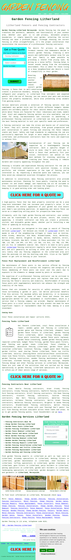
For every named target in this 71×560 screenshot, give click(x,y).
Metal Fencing (30, 501)
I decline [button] (50, 550)
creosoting (35, 340)
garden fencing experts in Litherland (25, 456)
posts (66, 347)
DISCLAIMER (64, 14)
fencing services (34, 363)
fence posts (23, 337)
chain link (7, 356)
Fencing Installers (19, 508)
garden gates (24, 330)
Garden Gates (62, 501)
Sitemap (3, 543)
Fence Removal (15, 499)
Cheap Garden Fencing (35, 499)
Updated (26, 543)
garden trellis (9, 351)
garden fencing (62, 333)
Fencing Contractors (11, 501)
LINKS (45, 14)
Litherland (15, 231)
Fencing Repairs (9, 503)
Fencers (51, 510)
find (10, 389)
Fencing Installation (58, 499)
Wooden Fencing (17, 510)
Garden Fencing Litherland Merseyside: (20, 30)
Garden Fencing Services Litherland (25, 417)
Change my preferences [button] (48, 554)
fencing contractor (41, 276)
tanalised (31, 356)
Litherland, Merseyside (28, 472)
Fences (20, 515)
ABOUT (50, 14)
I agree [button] (43, 550)
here (60, 412)
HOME (39, 14)
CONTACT (56, 14)
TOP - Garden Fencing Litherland (17, 525)
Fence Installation (53, 508)
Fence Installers (45, 503)
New (8, 543)
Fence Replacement (27, 503)
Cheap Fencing (46, 501)
